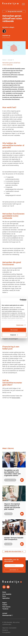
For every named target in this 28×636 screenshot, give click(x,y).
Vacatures (5, 609)
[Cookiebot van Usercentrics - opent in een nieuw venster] (20, 300)
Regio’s (4, 603)
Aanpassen (13, 334)
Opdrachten (6, 598)
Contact (4, 605)
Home (4, 60)
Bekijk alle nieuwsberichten (13, 551)
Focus (4, 596)
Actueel (10, 60)
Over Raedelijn (6, 594)
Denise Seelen (16, 397)
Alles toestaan (14, 330)
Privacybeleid (6, 632)
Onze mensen (6, 607)
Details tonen (19, 325)
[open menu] (23, 4)
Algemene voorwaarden (9, 627)
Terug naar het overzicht (15, 11)
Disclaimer (5, 630)
